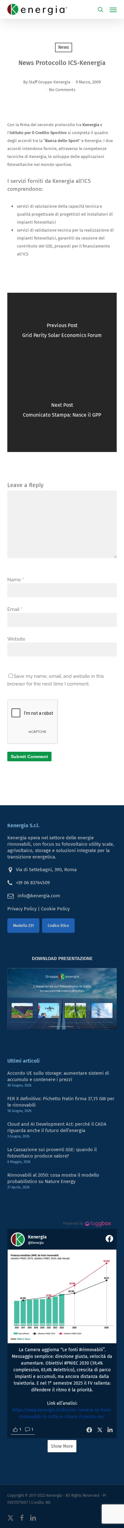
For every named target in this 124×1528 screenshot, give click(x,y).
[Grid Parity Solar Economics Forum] (61, 332)
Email (14, 609)
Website (16, 639)
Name (15, 580)
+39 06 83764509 (33, 883)
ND (48, 1502)
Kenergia (54, 1495)
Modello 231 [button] (23, 925)
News (63, 47)
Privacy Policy (22, 909)
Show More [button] (62, 1446)
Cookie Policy (55, 909)
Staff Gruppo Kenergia (49, 82)
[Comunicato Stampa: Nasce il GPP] (61, 412)
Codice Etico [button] (58, 925)
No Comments (62, 89)
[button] (113, 9)
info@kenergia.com (38, 896)
